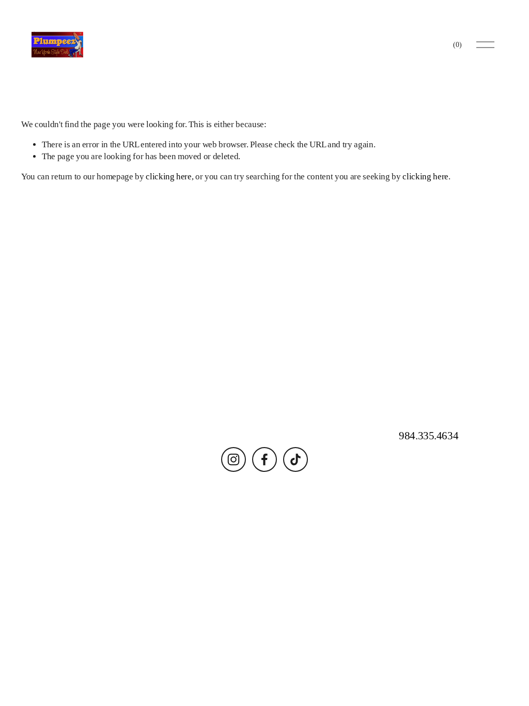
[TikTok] (295, 459)
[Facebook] (264, 459)
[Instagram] (233, 459)
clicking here (169, 176)
